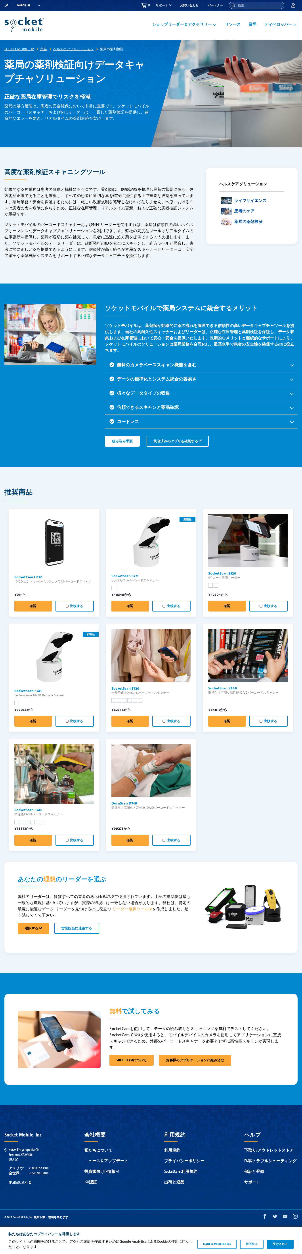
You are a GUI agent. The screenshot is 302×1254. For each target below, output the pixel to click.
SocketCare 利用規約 (180, 1171)
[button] (233, 5)
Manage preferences (217, 1244)
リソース (233, 24)
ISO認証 (90, 1182)
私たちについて (98, 1150)
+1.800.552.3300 (39, 1168)
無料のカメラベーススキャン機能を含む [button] (157, 365)
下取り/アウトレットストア (269, 1150)
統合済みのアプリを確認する (176, 441)
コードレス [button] (128, 421)
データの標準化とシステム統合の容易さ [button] (157, 379)
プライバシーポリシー (184, 1160)
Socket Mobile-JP (19, 49)
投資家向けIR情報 (100, 1171)
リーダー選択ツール (131, 909)
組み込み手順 (122, 441)
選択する (31, 928)
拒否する (252, 1244)
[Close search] (279, 5)
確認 (33, 606)
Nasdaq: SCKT (18, 1182)
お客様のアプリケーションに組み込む (195, 1060)
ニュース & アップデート (106, 1160)
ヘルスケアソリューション (73, 49)
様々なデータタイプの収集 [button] (143, 393)
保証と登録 (254, 1171)
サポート (252, 1182)
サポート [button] (162, 5)
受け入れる (280, 1244)
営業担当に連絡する (76, 928)
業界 (253, 24)
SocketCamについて (132, 1060)
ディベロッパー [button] (278, 24)
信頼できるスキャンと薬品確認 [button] (148, 407)
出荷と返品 (174, 1182)
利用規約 (172, 1150)
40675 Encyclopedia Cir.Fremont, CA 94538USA (24, 1155)
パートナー (215, 5)
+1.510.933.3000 (39, 1173)
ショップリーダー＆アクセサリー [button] (182, 24)
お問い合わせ (189, 5)
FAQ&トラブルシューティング (270, 1160)
